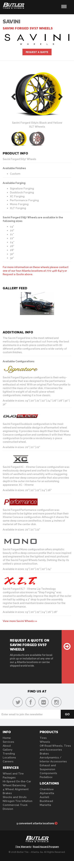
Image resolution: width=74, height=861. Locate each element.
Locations (9, 757)
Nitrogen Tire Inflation (17, 801)
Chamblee (47, 789)
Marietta (45, 805)
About (7, 745)
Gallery (7, 749)
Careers (8, 761)
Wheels (45, 741)
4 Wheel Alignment (16, 789)
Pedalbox (46, 777)
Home (7, 738)
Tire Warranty (23, 846)
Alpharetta (47, 793)
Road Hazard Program (46, 846)
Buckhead (46, 801)
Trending (9, 753)
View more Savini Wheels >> (20, 621)
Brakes (7, 793)
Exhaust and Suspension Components (48, 769)
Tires (43, 738)
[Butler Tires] (37, 840)
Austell (44, 797)
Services (8, 741)
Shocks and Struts (15, 797)
